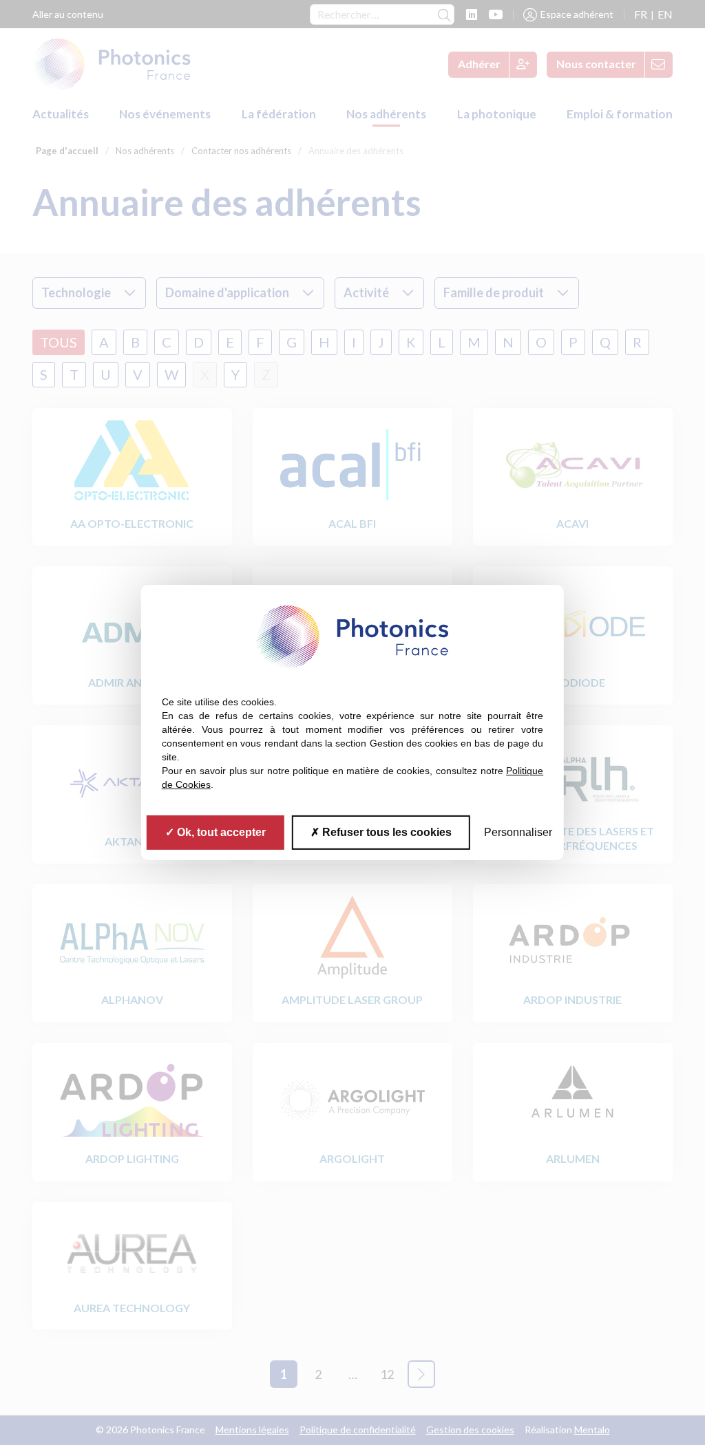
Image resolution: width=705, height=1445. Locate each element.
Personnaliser (518, 832)
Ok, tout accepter (220, 832)
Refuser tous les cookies (385, 832)
